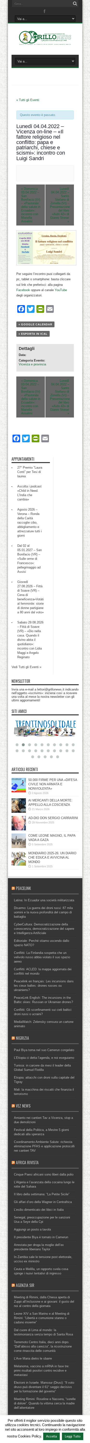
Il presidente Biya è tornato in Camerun (41, 1237)
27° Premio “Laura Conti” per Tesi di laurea (29, 472)
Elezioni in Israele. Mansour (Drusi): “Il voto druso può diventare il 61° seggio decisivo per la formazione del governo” (44, 1387)
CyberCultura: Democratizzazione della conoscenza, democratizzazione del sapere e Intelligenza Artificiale (44, 929)
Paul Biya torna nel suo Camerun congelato (44, 1050)
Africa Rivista (27, 1162)
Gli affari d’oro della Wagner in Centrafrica (43, 1202)
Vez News (23, 1106)
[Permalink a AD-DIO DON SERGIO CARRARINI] (19, 829)
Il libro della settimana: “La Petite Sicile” (41, 1194)
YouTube (61, 290)
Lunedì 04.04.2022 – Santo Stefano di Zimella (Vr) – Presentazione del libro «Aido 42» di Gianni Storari (60, 205)
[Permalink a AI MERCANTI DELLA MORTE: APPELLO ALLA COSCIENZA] (19, 812)
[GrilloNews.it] (45, 42)
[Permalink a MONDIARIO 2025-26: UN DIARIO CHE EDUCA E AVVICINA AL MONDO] (19, 864)
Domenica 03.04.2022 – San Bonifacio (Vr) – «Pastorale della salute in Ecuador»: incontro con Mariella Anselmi (30, 205)
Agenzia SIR (25, 1285)
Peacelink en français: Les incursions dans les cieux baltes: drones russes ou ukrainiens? (44, 985)
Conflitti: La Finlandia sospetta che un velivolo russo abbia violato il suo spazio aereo (42, 957)
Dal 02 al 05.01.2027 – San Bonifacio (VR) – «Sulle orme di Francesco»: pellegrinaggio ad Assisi (29, 559)
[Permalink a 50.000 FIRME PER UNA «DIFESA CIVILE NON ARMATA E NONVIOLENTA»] (19, 791)
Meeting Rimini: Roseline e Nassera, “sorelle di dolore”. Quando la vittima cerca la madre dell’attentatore (45, 1403)
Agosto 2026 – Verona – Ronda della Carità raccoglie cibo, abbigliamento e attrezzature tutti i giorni (29, 522)
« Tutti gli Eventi (27, 100)
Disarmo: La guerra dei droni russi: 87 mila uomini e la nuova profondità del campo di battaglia (43, 912)
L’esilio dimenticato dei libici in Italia (39, 1209)
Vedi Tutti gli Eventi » (26, 667)
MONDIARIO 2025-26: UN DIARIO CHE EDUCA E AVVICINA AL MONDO (52, 857)
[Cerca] (75, 3)
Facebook (23, 290)
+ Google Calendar (35, 324)
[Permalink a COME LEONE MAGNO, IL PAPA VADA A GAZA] (19, 847)
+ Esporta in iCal (33, 333)
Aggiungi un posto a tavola (32, 1229)
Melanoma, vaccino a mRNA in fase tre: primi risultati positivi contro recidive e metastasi (41, 1370)
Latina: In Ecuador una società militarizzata (44, 900)
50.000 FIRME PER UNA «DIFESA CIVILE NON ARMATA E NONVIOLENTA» (52, 784)
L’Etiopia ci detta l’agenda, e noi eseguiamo (44, 1058)
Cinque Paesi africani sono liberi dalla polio (43, 1174)
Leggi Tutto (72, 1436)
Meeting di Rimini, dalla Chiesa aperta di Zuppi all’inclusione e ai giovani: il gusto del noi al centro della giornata (44, 1301)
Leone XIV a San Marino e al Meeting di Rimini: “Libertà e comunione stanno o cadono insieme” (41, 1318)
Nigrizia (22, 1038)
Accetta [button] (51, 1436)
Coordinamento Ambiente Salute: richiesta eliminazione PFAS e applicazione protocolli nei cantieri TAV (44, 1146)
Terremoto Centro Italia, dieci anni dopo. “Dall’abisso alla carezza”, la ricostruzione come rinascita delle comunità (43, 1346)
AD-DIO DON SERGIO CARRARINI (53, 818)
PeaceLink (23, 888)
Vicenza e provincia (32, 364)
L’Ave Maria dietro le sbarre (33, 1358)
